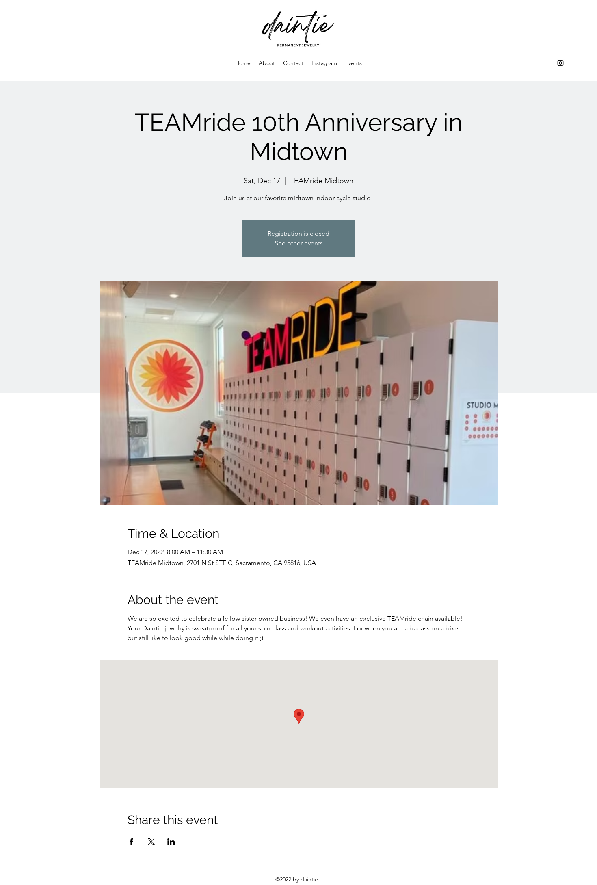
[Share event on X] (151, 841)
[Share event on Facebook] (131, 841)
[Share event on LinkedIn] (171, 841)
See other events (299, 243)
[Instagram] (560, 63)
